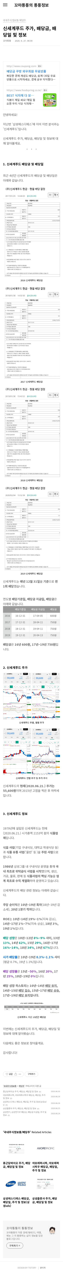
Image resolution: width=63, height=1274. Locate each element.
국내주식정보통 (10, 1085)
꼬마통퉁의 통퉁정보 (31, 4)
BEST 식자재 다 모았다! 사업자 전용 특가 (20, 95)
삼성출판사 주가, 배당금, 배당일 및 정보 (19, 1108)
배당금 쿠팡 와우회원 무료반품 (26, 71)
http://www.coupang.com (21, 66)
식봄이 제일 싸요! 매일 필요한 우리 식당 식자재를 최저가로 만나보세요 (21, 101)
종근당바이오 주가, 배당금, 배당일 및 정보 (20, 1091)
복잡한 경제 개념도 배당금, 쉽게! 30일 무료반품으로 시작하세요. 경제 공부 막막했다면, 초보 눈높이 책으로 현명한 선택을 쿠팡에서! (31, 77)
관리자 (43, 1267)
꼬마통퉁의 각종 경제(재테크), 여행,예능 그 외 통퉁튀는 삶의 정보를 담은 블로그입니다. (24, 1235)
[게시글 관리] (20, 1074)
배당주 (21, 1085)
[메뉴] (5, 5)
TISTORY (32, 1267)
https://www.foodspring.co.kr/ (24, 90)
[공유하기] (16, 1074)
